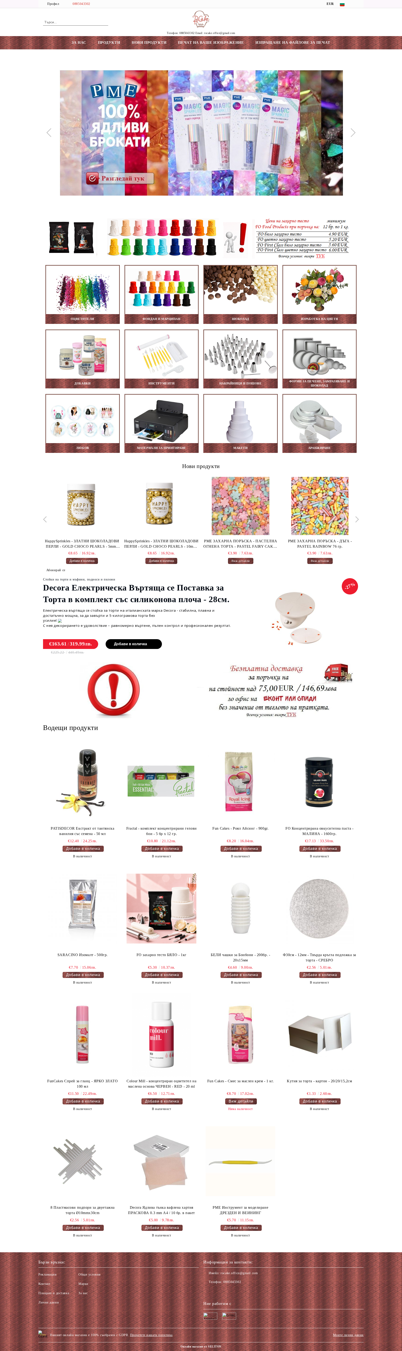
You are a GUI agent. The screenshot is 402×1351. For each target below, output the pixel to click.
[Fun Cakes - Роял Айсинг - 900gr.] (240, 782)
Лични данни (48, 1302)
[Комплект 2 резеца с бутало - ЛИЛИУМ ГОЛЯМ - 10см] (320, 506)
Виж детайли (161, 561)
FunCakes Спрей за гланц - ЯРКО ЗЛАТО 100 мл (82, 1083)
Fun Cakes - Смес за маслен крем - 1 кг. (240, 1081)
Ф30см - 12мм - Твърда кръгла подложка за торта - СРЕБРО (319, 957)
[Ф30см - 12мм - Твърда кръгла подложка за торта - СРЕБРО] (319, 908)
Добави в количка (130, 644)
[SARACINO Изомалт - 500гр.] (82, 908)
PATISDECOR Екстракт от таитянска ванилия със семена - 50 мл (82, 831)
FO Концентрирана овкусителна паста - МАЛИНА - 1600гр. (319, 831)
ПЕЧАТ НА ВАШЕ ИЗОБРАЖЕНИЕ (211, 42)
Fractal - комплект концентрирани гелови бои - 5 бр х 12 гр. (161, 831)
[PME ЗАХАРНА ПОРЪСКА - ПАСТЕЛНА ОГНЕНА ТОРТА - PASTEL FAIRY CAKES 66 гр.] (161, 506)
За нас (83, 1293)
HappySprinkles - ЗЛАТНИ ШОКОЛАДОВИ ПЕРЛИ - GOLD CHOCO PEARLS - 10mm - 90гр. (82, 544)
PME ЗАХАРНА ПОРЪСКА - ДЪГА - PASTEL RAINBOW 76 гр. (241, 543)
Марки (83, 1284)
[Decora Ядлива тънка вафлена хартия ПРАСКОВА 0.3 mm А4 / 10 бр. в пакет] (161, 1161)
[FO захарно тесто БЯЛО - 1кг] (161, 908)
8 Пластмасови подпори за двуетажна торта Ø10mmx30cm (82, 1210)
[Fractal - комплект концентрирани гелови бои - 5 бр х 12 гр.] (161, 782)
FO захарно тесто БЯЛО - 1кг (162, 955)
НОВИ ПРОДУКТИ (149, 42)
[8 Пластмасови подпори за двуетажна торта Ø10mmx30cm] (82, 1161)
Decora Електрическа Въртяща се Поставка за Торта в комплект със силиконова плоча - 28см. (136, 593)
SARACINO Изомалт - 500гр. (82, 955)
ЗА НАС (79, 42)
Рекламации (47, 1274)
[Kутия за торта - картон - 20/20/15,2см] (319, 1035)
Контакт (44, 1284)
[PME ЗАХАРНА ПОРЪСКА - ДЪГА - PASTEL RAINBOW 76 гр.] (241, 506)
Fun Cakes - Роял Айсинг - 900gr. (240, 828)
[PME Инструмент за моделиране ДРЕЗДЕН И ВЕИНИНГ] (240, 1161)
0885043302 (81, 4)
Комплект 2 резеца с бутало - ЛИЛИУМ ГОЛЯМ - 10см (320, 543)
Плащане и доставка (53, 1293)
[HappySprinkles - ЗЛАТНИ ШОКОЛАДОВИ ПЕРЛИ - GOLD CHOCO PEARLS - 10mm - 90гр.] (82, 506)
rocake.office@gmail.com (239, 1273)
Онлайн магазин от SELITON (201, 1346)
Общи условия (89, 1274)
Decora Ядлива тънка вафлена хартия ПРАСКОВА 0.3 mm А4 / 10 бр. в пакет (161, 1210)
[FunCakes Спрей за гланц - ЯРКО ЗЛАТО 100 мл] (82, 1035)
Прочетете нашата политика (151, 1335)
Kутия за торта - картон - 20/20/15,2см (319, 1081)
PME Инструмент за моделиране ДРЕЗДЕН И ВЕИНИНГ (240, 1210)
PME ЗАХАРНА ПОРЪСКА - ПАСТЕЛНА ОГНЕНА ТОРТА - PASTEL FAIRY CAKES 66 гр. (161, 544)
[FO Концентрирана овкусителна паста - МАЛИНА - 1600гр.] (319, 782)
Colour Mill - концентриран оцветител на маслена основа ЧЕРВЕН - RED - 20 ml (161, 1083)
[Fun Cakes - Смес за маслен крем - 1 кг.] (240, 1035)
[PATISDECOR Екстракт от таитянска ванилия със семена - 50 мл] (82, 782)
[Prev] (50, 132)
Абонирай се (55, 570)
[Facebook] (356, 4)
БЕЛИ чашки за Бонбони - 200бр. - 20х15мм (240, 957)
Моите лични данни (348, 1335)
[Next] (351, 132)
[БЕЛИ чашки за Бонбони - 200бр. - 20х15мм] (240, 908)
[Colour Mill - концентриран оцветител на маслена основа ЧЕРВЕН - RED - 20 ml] (161, 1035)
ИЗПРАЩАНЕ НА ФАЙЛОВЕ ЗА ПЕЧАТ (292, 42)
